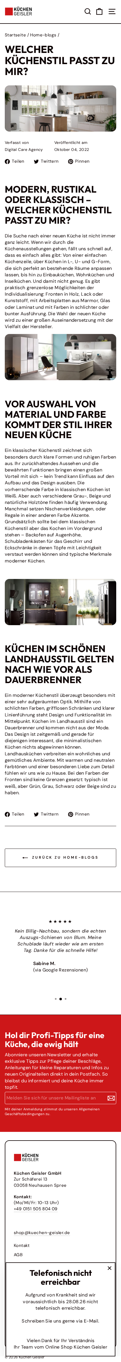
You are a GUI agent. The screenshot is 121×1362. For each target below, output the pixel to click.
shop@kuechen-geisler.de (42, 1232)
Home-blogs (43, 35)
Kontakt (22, 1245)
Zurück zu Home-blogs (64, 857)
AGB (18, 1255)
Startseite (15, 35)
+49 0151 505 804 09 (36, 1209)
